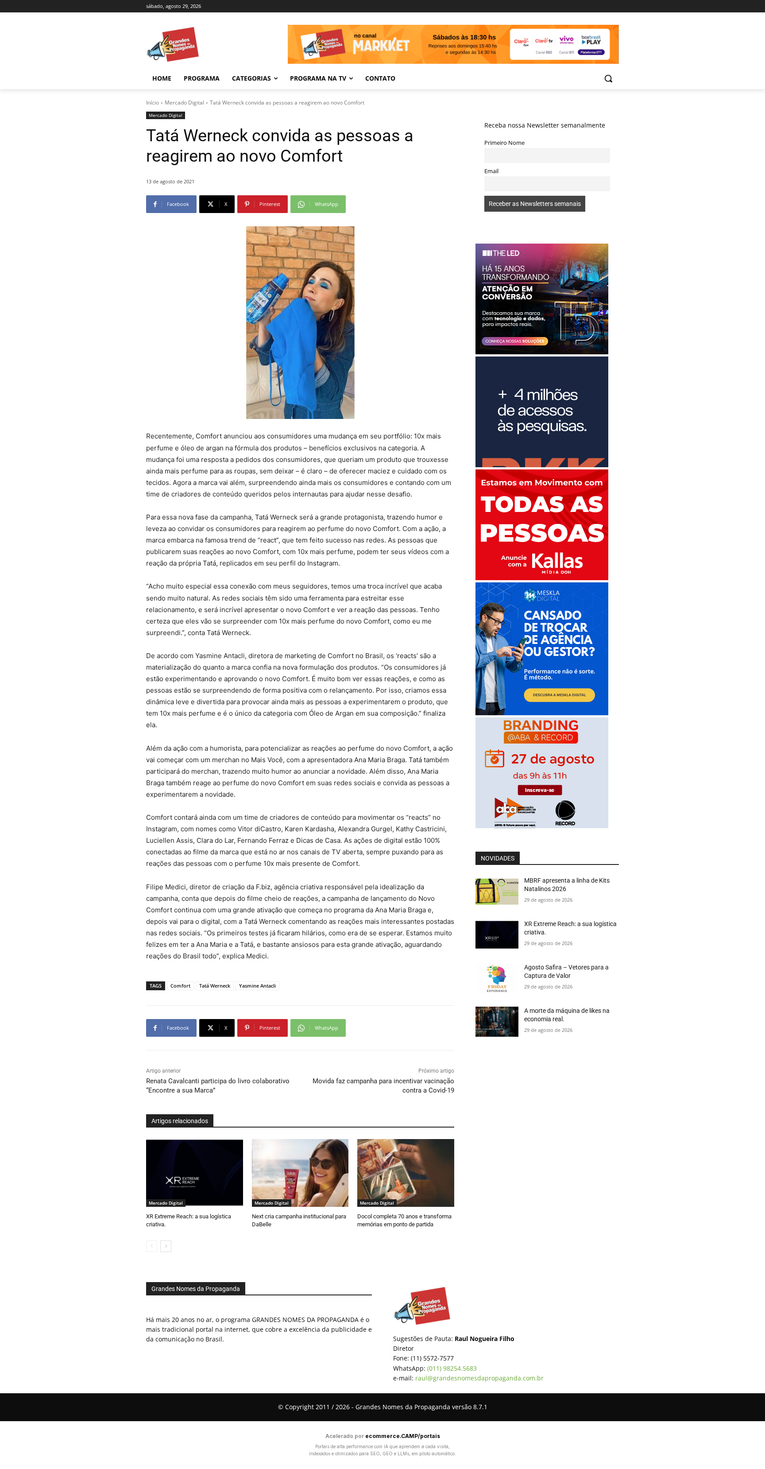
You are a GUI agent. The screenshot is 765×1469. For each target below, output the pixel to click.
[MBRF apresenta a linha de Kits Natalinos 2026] (496, 891)
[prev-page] (151, 1246)
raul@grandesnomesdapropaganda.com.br (479, 1378)
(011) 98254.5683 (452, 1368)
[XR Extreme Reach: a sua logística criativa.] (194, 1173)
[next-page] (165, 1246)
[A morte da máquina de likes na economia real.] (496, 1022)
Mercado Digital (184, 102)
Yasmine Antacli (257, 985)
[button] (608, 78)
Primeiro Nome (504, 143)
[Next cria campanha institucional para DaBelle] (300, 1173)
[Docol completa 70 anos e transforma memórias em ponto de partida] (405, 1173)
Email (491, 171)
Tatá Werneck (214, 985)
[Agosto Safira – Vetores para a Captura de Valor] (496, 978)
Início (152, 102)
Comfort (180, 985)
